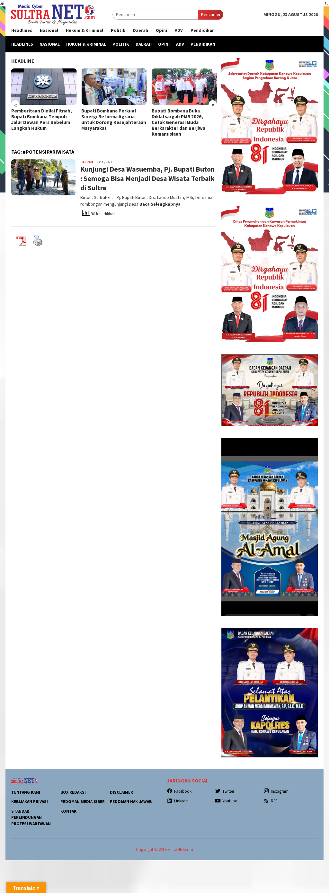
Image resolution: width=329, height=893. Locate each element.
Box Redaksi (73, 792)
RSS (274, 801)
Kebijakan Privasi (29, 801)
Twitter (228, 791)
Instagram (280, 791)
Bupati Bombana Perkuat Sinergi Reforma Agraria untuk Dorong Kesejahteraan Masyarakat (113, 119)
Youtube (229, 801)
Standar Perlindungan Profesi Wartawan (31, 817)
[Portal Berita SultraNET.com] (53, 14)
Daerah (86, 162)
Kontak (68, 811)
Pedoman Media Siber (82, 801)
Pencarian (210, 14)
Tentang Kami (25, 792)
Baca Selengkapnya (160, 204)
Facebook (182, 791)
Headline (22, 61)
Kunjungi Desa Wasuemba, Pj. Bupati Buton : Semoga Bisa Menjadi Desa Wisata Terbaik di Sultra (147, 178)
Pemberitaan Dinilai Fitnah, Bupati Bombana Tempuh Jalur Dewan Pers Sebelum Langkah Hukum (41, 119)
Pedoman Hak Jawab (131, 801)
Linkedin (181, 801)
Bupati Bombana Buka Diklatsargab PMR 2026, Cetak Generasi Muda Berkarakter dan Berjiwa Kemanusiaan (178, 122)
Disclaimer (121, 792)
